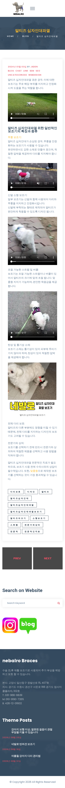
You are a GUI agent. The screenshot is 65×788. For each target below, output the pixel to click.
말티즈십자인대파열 (22, 505)
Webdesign (34, 74)
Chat (18, 70)
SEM (32, 70)
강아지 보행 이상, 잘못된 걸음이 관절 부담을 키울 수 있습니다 (31, 731)
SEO (38, 70)
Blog (25, 36)
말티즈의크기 (18, 518)
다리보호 (15, 491)
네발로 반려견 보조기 (23, 744)
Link (25, 70)
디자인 (31, 491)
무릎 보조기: (15, 137)
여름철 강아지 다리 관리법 (26, 756)
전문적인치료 (33, 531)
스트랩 (14, 524)
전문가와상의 (33, 524)
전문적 (14, 531)
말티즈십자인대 (19, 498)
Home (10, 36)
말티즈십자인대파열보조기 (26, 511)
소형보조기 (39, 518)
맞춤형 (34, 471)
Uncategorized (17, 74)
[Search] (59, 603)
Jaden (34, 66)
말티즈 (46, 491)
